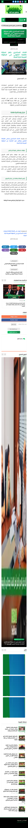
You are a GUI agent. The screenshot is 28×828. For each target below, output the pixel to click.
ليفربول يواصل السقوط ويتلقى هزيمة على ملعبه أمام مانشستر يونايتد (11, 729)
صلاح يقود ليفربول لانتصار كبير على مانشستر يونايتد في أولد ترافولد (10, 738)
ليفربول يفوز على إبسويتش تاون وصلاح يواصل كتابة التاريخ (10, 790)
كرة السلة (5, 42)
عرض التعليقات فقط (13, 329)
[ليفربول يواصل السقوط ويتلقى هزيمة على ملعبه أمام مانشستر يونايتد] (22, 729)
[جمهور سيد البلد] (14, 9)
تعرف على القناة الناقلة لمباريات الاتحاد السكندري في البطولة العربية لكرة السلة (15, 233)
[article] (14, 263)
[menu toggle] (25, 2)
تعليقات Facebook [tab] (14, 320)
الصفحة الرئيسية (21, 42)
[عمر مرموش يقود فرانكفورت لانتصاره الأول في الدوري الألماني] (22, 755)
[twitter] (18, 2)
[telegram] (16, 2)
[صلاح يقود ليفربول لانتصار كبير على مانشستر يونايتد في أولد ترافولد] (22, 737)
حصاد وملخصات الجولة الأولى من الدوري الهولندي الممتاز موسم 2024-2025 (11, 809)
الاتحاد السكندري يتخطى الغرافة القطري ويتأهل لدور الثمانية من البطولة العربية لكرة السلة (14, 140)
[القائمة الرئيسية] (3, 20)
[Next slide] (2, 280)
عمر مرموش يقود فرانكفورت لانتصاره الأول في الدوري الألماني (11, 755)
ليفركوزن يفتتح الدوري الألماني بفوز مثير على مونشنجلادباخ (12, 782)
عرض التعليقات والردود (13, 332)
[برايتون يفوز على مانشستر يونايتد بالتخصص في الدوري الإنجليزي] (22, 773)
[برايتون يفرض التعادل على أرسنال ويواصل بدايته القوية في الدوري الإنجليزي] (22, 764)
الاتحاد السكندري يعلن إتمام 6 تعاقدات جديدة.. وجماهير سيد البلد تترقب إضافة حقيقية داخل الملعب (15, 304)
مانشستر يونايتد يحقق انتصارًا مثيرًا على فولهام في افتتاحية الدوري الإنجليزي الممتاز (14, 799)
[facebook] (23, 2)
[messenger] (13, 2)
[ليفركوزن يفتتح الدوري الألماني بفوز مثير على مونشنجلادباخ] (22, 782)
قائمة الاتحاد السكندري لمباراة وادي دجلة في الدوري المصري (14, 643)
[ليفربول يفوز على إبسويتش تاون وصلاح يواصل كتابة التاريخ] (22, 791)
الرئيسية (21, 20)
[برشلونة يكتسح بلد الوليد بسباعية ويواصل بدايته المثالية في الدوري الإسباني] (22, 746)
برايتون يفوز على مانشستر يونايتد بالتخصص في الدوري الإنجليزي (11, 773)
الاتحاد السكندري (12, 42)
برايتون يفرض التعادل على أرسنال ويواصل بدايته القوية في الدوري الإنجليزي (11, 764)
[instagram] (20, 2)
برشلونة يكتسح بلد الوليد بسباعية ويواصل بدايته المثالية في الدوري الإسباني (11, 747)
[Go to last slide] (5, 280)
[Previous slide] (5, 354)
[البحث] (2, 2)
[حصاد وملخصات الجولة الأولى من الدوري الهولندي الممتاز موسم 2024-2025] (22, 808)
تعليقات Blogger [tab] (14, 317)
